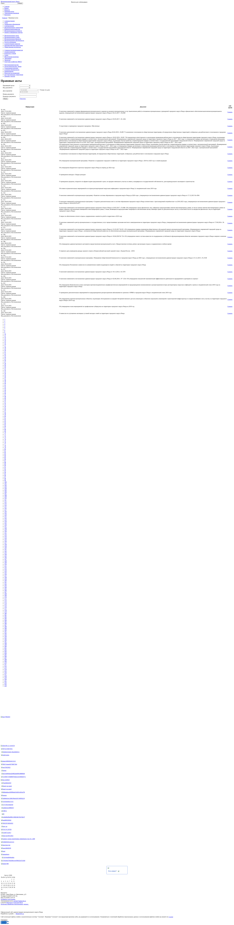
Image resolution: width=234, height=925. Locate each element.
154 (5, 571)
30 (5, 367)
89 (5, 464)
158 (5, 577)
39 (5, 381)
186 (5, 623)
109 (5, 497)
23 (5, 355)
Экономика (7, 58)
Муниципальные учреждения (13, 27)
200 (5, 646)
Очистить (23, 98)
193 (5, 635)
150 (5, 564)
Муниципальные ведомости (13, 31)
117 (5, 510)
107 (5, 493)
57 (5, 411)
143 (5, 552)
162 (5, 584)
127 (5, 526)
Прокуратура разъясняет (12, 73)
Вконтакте (9, 902)
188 (5, 626)
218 (5, 676)
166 (5, 590)
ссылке (171, 917)
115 (5, 506)
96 (5, 475)
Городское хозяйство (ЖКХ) (13, 61)
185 (5, 622)
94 (5, 472)
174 (5, 603)
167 (5, 592)
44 (5, 390)
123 (5, 520)
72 (5, 436)
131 (5, 533)
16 (5, 344)
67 (5, 428)
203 (5, 651)
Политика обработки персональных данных (15, 904)
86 (5, 459)
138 (5, 544)
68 (5, 429)
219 (5, 677)
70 (5, 432)
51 (5, 401)
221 (5, 681)
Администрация (9, 21)
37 (5, 378)
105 (5, 490)
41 (5, 385)
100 (5, 482)
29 (5, 365)
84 (5, 455)
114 (5, 505)
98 (5, 478)
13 (5, 339)
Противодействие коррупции (13, 45)
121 (5, 516)
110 (5, 498)
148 (5, 561)
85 (5, 457)
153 (5, 569)
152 (5, 567)
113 (5, 503)
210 (5, 663)
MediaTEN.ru (20, 913)
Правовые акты (9, 11)
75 (5, 441)
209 (5, 661)
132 (5, 534)
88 (5, 462)
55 (5, 408)
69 (5, 431)
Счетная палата (9, 26)
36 (5, 377)
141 (5, 549)
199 (5, 645)
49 (5, 398)
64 (5, 423)
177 (5, 608)
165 (5, 589)
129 (5, 529)
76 (5, 442)
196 (5, 640)
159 (5, 579)
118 (5, 511)
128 (5, 528)
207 (5, 658)
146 (5, 557)
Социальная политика (11, 68)
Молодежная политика (11, 57)
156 (5, 574)
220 (5, 679)
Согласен (4, 920)
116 (5, 508)
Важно (6, 8)
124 (5, 521)
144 (5, 554)
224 (5, 686)
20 (5, 350)
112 (5, 502)
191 (5, 631)
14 (5, 340)
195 (5, 638)
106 (5, 492)
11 (5, 335)
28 (5, 363)
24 (5, 357)
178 (5, 610)
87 (5, 460)
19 (5, 349)
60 (5, 416)
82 (5, 452)
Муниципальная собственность (14, 40)
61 (5, 418)
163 (5, 585)
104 (5, 488)
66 (5, 426)
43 (5, 388)
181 (5, 615)
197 (5, 641)
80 (5, 449)
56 (5, 409)
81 (5, 451)
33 (5, 372)
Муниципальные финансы (12, 39)
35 (5, 375)
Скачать (229, 112)
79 (5, 447)
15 (5, 342)
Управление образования (12, 24)
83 (5, 454)
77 (5, 444)
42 (5, 386)
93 (5, 470)
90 (5, 465)
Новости (7, 10)
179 (5, 612)
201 (5, 648)
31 (5, 368)
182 (5, 617)
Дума (6, 22)
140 (5, 548)
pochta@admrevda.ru (20, 901)
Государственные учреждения (13, 74)
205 (5, 654)
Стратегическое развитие (12, 44)
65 (5, 424)
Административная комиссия (13, 50)
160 (5, 580)
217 (5, 674)
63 (5, 421)
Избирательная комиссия (12, 29)
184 (5, 620)
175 (5, 605)
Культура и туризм (10, 53)
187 (5, 625)
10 (5, 334)
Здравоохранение (9, 52)
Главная (6, 6)
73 (5, 437)
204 (5, 653)
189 (5, 628)
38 (5, 380)
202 (5, 649)
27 (5, 362)
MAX (21, 902)
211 (5, 664)
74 (5, 439)
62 (5, 419)
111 (5, 500)
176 (5, 607)
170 (5, 597)
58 (5, 413)
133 (5, 536)
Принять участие (9, 76)
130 (5, 531)
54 (5, 406)
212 (5, 666)
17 (5, 345)
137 (5, 543)
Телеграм (16, 902)
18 (5, 347)
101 (5, 483)
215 (5, 671)
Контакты (7, 15)
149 (5, 562)
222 (5, 682)
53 (5, 405)
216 (5, 672)
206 (5, 656)
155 (5, 572)
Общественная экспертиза (12, 47)
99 (5, 480)
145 (5, 556)
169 (5, 595)
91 (5, 467)
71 (5, 434)
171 (5, 598)
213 (5, 668)
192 (5, 633)
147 (5, 559)
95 (5, 474)
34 (5, 373)
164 (5, 587)
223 (5, 684)
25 (5, 358)
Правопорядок (8, 71)
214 (5, 669)
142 (5, 551)
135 (5, 539)
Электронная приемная (11, 13)
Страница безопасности (11, 70)
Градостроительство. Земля (12, 66)
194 (5, 636)
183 (5, 618)
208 (5, 659)
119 (5, 513)
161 (5, 582)
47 (5, 395)
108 (5, 495)
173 (5, 602)
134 (5, 538)
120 (5, 515)
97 (5, 477)
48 (5, 396)
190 (5, 630)
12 (5, 337)
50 (5, 400)
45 (5, 391)
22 (5, 354)
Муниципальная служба (11, 37)
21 (5, 352)
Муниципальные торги (11, 35)
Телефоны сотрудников (8, 899)
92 (5, 469)
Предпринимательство (11, 65)
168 (5, 594)
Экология (7, 60)
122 (5, 518)
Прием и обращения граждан (13, 32)
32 (5, 370)
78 (5, 446)
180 (5, 613)
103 (5, 487)
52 (5, 403)
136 (5, 541)
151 (5, 566)
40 (5, 383)
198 (5, 643)
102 (5, 485)
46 (5, 393)
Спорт (6, 55)
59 (5, 414)
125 (5, 523)
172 (5, 600)
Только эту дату (45, 90)
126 (5, 525)
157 (5, 575)
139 (5, 546)
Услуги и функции (10, 42)
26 (5, 360)
